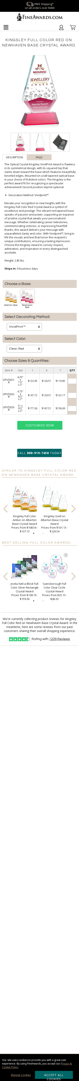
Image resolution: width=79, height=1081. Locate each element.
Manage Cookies (21, 1075)
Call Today (39, 453)
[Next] (73, 508)
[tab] (14, 157)
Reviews (59, 639)
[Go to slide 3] (53, 533)
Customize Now (40, 425)
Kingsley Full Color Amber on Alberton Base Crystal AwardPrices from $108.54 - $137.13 (24, 523)
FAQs (39, 157)
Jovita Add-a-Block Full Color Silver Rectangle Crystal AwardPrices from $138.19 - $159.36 (25, 591)
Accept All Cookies (54, 1076)
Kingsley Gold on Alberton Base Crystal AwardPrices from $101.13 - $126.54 (54, 523)
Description (14, 157)
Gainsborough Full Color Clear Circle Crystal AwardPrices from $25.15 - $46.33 (54, 591)
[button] (6, 27)
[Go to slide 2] (43, 533)
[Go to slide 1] (34, 533)
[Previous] (5, 508)
